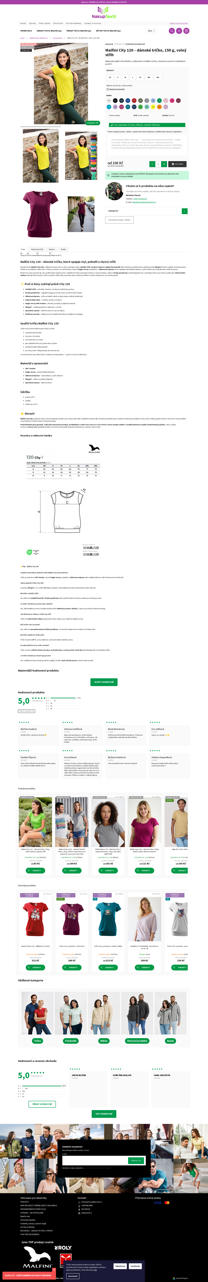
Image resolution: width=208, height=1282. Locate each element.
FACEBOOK (85, 1209)
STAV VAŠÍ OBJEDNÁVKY (29, 1234)
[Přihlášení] (179, 31)
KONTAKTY (24, 1202)
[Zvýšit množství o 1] (164, 164)
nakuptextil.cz (86, 1213)
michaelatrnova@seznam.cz (91, 1202)
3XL (158, 77)
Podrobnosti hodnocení (135, 44)
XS (110, 77)
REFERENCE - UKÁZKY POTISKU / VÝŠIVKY (36, 1231)
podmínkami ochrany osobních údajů (97, 1168)
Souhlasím (135, 1266)
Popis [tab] (23, 249)
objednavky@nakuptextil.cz (144, 202)
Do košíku (179, 164)
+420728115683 (87, 1205)
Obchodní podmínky (27, 1220)
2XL (149, 77)
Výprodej (32, 23)
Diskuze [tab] (52, 249)
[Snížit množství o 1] (152, 164)
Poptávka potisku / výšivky (119, 220)
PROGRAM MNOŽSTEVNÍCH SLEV (33, 1209)
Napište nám (25, 1216)
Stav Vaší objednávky (73, 23)
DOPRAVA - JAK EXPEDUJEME (31, 1213)
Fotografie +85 (92, 123)
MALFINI (171, 115)
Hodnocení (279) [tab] (37, 249)
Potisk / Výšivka (44, 23)
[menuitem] (26, 31)
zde (95, 1270)
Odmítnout (120, 1266)
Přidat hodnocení (26, 711)
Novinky (23, 23)
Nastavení (72, 1276)
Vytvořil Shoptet (182, 1278)
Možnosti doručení (117, 89)
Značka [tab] (63, 249)
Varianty (37, 870)
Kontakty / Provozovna (92, 23)
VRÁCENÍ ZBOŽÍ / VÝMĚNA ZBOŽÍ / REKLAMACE (38, 1205)
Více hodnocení (104, 1113)
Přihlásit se (136, 1160)
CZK (162, 30)
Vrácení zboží (58, 23)
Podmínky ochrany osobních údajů (33, 1224)
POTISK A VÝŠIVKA (27, 1227)
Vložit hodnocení (104, 682)
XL (140, 77)
